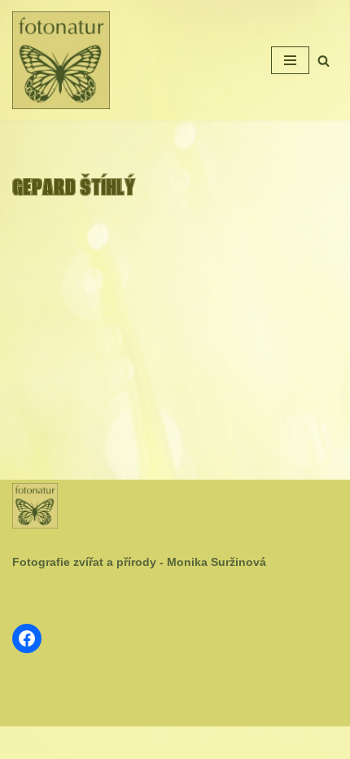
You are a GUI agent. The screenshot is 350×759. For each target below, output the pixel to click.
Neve (123, 742)
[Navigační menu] (290, 60)
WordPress (214, 742)
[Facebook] (27, 638)
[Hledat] (323, 61)
